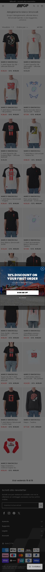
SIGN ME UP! (22, 292)
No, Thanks (22, 297)
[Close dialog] (42, 268)
